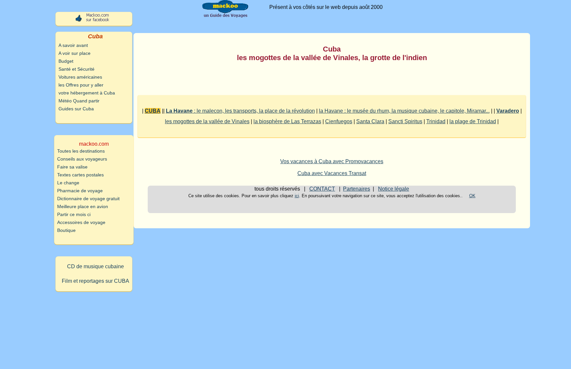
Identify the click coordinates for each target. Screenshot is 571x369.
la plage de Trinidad (472, 121)
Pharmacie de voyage (80, 190)
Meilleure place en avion (82, 206)
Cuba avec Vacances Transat (331, 173)
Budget (65, 61)
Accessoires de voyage (81, 222)
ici (297, 195)
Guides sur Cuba (76, 108)
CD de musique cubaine (95, 266)
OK (472, 195)
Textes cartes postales (80, 174)
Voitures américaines (80, 77)
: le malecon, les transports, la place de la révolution (240, 111)
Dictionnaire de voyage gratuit (88, 198)
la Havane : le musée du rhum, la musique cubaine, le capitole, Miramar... (404, 111)
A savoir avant (73, 45)
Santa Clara (370, 121)
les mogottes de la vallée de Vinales (207, 121)
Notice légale (393, 189)
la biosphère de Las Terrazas (287, 121)
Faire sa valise (72, 166)
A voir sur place (74, 53)
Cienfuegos (338, 121)
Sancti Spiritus (405, 121)
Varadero (507, 111)
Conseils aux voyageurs (82, 159)
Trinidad (435, 121)
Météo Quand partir (78, 100)
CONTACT (322, 189)
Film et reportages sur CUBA (95, 281)
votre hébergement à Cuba (86, 92)
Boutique (66, 230)
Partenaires (356, 189)
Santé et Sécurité (76, 69)
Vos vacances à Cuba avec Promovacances (331, 161)
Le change (68, 182)
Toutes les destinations (81, 151)
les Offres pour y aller (80, 85)
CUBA (153, 111)
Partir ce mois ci (74, 214)
